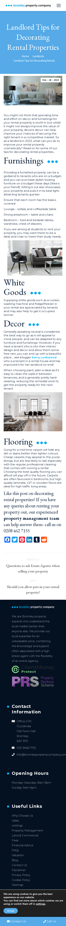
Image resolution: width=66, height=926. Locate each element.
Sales (15, 820)
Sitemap (17, 885)
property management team (31, 518)
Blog (15, 860)
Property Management (27, 830)
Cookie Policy (21, 880)
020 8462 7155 (26, 747)
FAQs (15, 850)
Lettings (17, 825)
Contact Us (19, 865)
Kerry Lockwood (44, 357)
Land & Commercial (25, 835)
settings (40, 904)
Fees (15, 840)
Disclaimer (19, 870)
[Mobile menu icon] (58, 5)
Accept (10, 910)
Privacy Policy (21, 875)
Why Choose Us (22, 815)
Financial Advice (22, 845)
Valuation (18, 855)
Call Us (51, 921)
